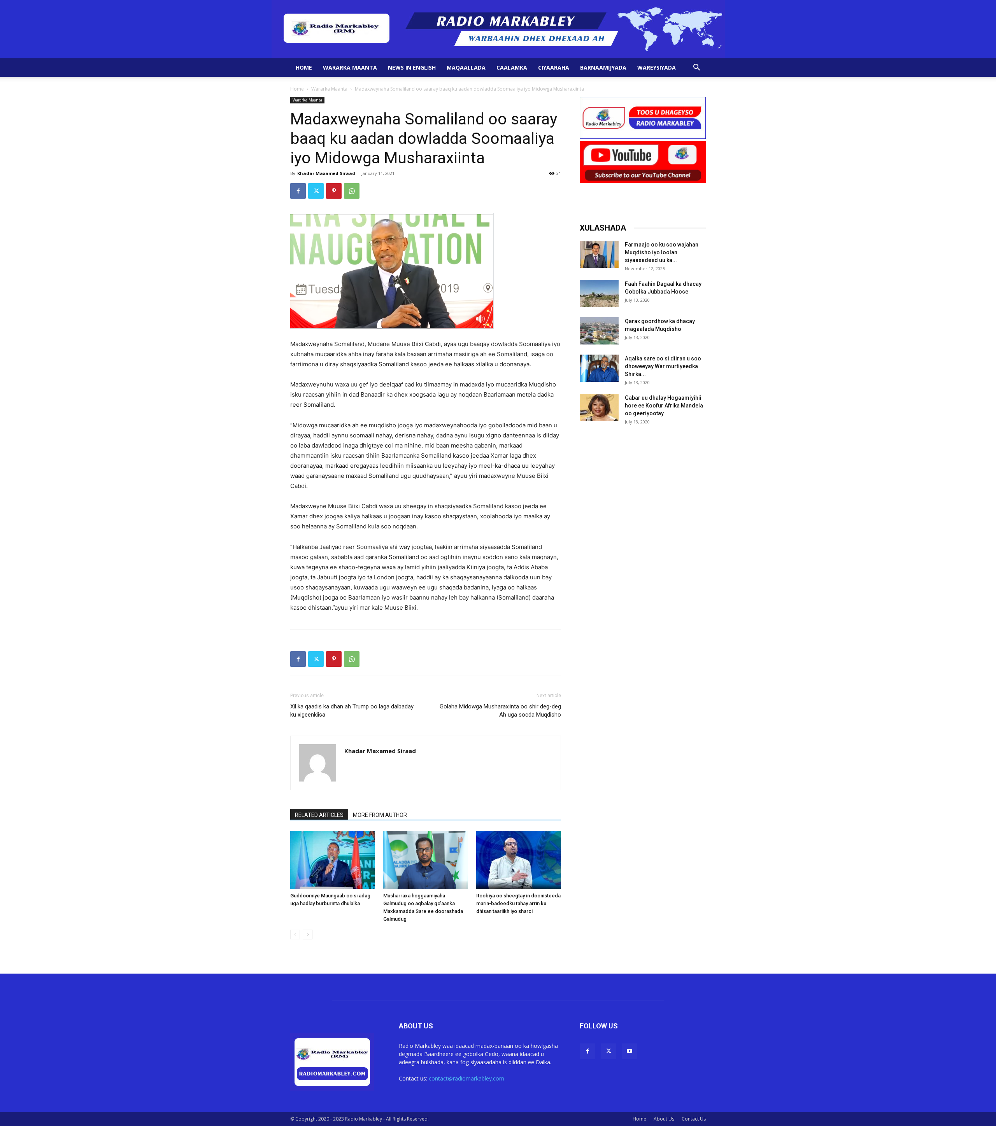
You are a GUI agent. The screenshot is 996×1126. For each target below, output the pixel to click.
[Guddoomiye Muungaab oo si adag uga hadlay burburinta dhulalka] (332, 860)
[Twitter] (316, 191)
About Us (664, 1119)
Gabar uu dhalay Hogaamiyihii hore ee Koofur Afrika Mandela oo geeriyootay (664, 405)
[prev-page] (295, 934)
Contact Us (694, 1119)
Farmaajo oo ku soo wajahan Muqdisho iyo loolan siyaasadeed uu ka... (661, 252)
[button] (696, 68)
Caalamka (511, 67)
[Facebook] (298, 191)
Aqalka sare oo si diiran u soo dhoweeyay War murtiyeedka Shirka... (663, 366)
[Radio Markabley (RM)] (498, 29)
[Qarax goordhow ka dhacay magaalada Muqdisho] (599, 330)
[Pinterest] (334, 191)
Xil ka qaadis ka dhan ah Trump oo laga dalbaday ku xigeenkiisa (352, 710)
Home (304, 67)
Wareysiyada (656, 67)
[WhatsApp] (351, 191)
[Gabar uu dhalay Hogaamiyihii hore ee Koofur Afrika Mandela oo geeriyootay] (599, 407)
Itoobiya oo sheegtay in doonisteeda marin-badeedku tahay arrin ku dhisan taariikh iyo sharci (518, 903)
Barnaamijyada (603, 67)
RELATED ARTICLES (319, 815)
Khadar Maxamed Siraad (326, 173)
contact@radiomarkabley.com (466, 1078)
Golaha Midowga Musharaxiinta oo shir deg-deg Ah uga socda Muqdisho (500, 710)
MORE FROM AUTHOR (380, 815)
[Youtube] (629, 1051)
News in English (412, 67)
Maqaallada (466, 67)
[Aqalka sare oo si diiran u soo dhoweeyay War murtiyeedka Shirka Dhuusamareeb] (599, 368)
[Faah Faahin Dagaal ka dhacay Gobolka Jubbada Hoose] (599, 293)
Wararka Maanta (350, 67)
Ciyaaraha (553, 67)
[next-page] (307, 934)
